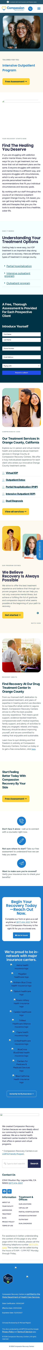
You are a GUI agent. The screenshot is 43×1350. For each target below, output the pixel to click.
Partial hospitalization (19, 266)
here (34, 749)
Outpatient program (18, 283)
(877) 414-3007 (23, 922)
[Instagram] (9, 1191)
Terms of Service (24, 1331)
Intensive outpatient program (17, 275)
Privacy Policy (8, 1331)
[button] (38, 8)
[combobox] (14, 1163)
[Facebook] (4, 1191)
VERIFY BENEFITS (39, 550)
